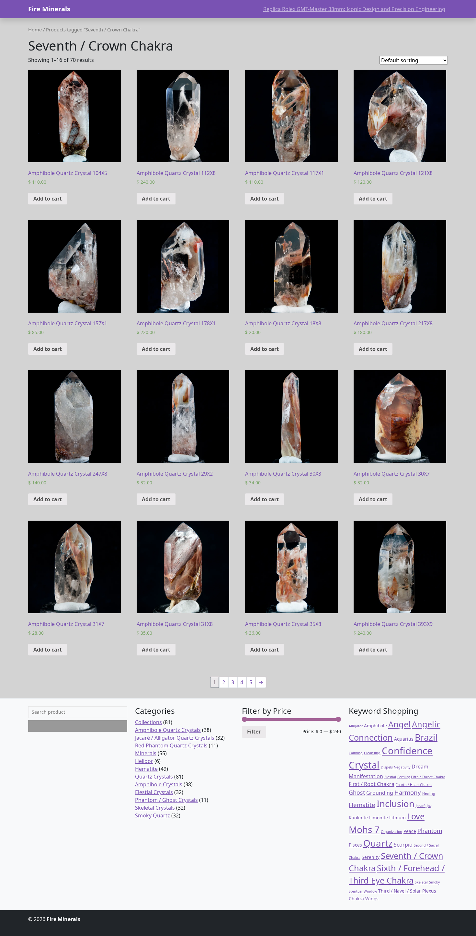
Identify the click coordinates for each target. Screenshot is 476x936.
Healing (428, 793)
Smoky (434, 882)
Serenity (371, 857)
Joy (429, 805)
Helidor (144, 761)
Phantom (429, 831)
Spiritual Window (363, 891)
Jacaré (420, 805)
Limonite (378, 818)
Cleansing (372, 753)
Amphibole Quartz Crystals (168, 730)
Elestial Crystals (154, 792)
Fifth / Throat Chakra (428, 777)
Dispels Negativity (395, 767)
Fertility (403, 777)
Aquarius (404, 739)
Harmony (407, 792)
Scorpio (403, 844)
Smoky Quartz (152, 815)
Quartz (377, 843)
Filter (254, 731)
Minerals (145, 753)
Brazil (426, 737)
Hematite (146, 768)
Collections (148, 722)
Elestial (390, 777)
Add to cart (47, 198)
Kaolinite (358, 818)
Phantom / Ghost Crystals (166, 799)
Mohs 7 (364, 829)
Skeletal (421, 882)
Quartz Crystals (154, 776)
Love (416, 816)
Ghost (357, 792)
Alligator (356, 726)
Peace (409, 831)
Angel (399, 724)
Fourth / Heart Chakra (414, 784)
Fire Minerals (49, 9)
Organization (391, 831)
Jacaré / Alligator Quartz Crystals (174, 737)
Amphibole (375, 725)
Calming (356, 753)
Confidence (407, 750)
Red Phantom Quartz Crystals (171, 745)
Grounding (379, 792)
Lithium (397, 818)
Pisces (355, 845)
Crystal (364, 764)
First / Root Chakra (371, 784)
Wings (372, 899)
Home (35, 29)
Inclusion (395, 804)
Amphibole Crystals (158, 784)
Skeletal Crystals (155, 807)
